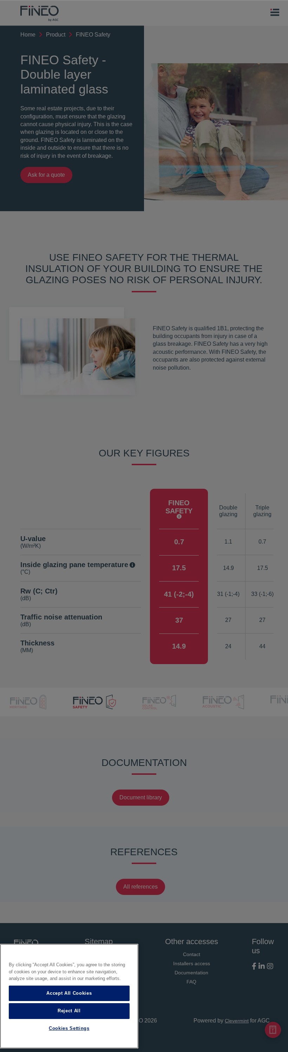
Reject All (69, 1010)
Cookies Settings (69, 1028)
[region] (69, 996)
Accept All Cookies (69, 993)
